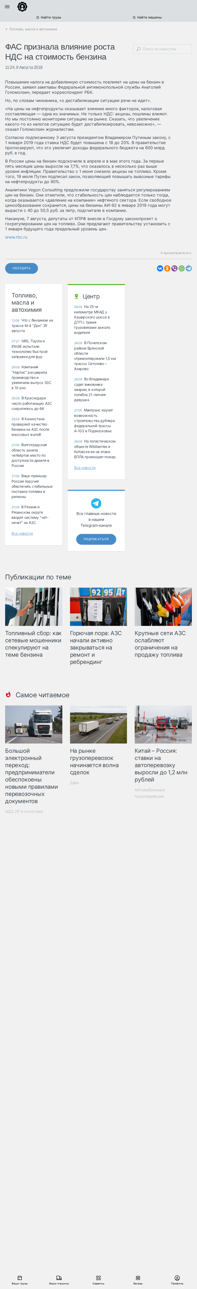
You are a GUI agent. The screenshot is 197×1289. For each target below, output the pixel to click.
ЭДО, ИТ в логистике (24, 811)
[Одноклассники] (167, 268)
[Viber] (174, 268)
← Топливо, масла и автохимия (31, 29)
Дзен (74, 782)
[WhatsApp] (182, 268)
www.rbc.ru (16, 237)
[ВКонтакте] (160, 268)
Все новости (22, 533)
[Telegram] (189, 268)
